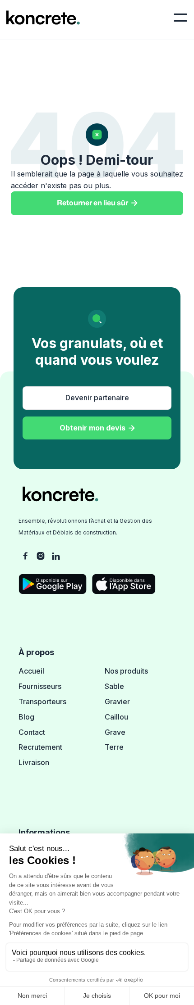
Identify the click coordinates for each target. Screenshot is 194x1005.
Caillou (116, 716)
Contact (31, 732)
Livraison (33, 762)
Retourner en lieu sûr (97, 203)
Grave (115, 732)
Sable (114, 686)
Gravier (117, 701)
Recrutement (40, 746)
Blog (26, 716)
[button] (180, 17)
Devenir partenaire (97, 397)
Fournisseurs (39, 686)
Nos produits (126, 670)
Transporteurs (42, 701)
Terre (114, 746)
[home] (40, 17)
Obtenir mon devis (97, 427)
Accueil (31, 670)
